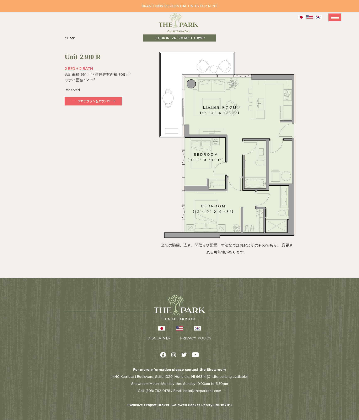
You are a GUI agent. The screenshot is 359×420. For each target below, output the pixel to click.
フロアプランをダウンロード (97, 101)
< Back (70, 38)
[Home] (179, 24)
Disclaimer (159, 338)
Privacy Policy (196, 338)
